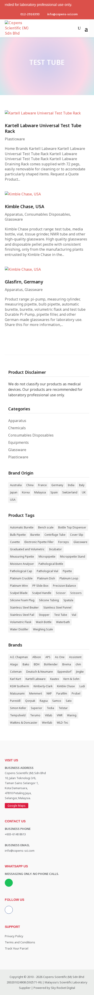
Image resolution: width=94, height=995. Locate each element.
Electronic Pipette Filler (39, 542)
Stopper (44, 615)
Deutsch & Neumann (39, 672)
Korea (26, 492)
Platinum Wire (19, 586)
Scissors (76, 593)
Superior (36, 708)
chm (78, 664)
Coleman (16, 672)
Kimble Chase (66, 686)
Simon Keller (18, 708)
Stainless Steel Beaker (24, 607)
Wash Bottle (44, 622)
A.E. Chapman (19, 657)
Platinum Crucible (21, 578)
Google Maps (17, 806)
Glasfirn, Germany (24, 282)
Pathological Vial (47, 571)
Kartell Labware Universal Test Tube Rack (43, 128)
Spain (54, 492)
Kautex (54, 679)
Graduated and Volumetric (27, 549)
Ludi (82, 686)
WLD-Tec (62, 723)
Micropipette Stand (72, 556)
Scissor (61, 593)
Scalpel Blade (19, 593)
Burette (35, 535)
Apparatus (14, 214)
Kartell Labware (36, 679)
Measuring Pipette (22, 556)
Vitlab (48, 715)
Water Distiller (19, 629)
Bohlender (51, 664)
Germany (57, 485)
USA (13, 500)
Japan (13, 492)
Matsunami (17, 693)
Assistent (75, 657)
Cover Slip (76, 535)
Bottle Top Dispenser (72, 527)
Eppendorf (64, 672)
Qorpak (30, 701)
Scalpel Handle (41, 593)
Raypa (44, 701)
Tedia (50, 708)
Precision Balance (64, 586)
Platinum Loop (69, 578)
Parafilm (61, 693)
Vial (74, 615)
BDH (36, 664)
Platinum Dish (46, 578)
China (30, 485)
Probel (76, 693)
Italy (81, 485)
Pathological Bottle (51, 564)
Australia (16, 485)
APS (47, 657)
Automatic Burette (22, 527)
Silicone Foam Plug (22, 600)
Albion (36, 657)
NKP (49, 693)
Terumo (35, 715)
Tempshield (18, 715)
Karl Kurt (15, 679)
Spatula (68, 600)
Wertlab (47, 723)
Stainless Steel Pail (22, 615)
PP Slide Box (40, 586)
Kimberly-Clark (43, 686)
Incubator (55, 549)
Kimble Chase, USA (24, 206)
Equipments (18, 442)
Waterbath (63, 622)
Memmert (35, 693)
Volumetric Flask (20, 622)
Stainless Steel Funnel (57, 607)
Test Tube (60, 615)
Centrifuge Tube (54, 535)
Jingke (80, 672)
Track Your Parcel (16, 948)
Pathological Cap (21, 571)
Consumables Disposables (47, 214)
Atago (14, 664)
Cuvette (15, 542)
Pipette (67, 571)
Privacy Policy (14, 936)
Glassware (14, 219)
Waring (71, 715)
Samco (56, 701)
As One (60, 657)
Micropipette (47, 556)
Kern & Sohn (71, 679)
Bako (26, 664)
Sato (69, 701)
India (71, 485)
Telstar (63, 708)
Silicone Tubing (49, 600)
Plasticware (15, 138)
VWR (60, 715)
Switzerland (69, 492)
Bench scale (46, 527)
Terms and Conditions (20, 942)
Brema (66, 664)
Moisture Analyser (22, 564)
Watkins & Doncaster (23, 723)
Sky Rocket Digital (63, 988)
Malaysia (40, 492)
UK (84, 492)
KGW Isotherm (19, 686)
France (42, 485)
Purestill (15, 701)
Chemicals (17, 427)
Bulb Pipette (18, 535)
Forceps (63, 542)
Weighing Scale (43, 629)
